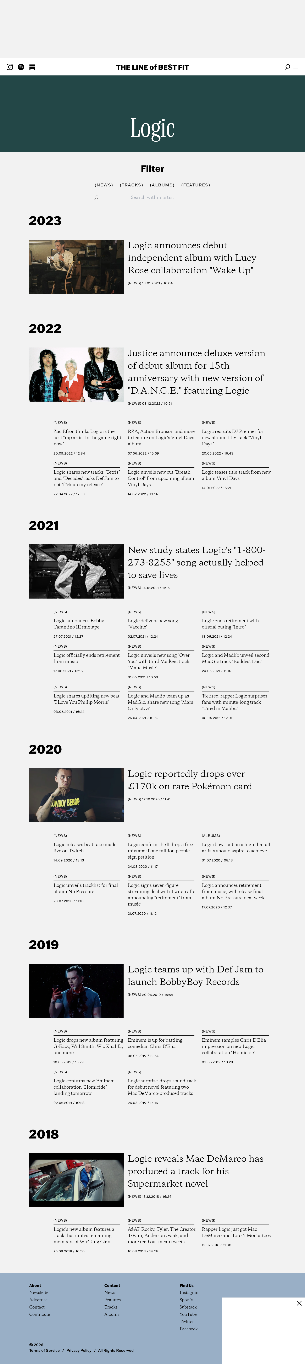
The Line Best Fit (152, 66)
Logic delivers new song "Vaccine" (153, 624)
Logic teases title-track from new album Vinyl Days (236, 475)
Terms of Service (44, 1350)
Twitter (187, 1322)
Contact (37, 1307)
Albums (211, 836)
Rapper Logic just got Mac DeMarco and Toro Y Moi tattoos (236, 1232)
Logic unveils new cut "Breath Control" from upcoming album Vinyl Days (161, 478)
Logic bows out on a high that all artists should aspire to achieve (236, 848)
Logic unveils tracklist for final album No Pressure (86, 888)
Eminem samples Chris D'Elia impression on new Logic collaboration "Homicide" (234, 1046)
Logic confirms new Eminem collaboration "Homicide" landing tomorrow (84, 1087)
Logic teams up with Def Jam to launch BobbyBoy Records (196, 976)
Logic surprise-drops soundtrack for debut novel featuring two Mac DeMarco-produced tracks (162, 1087)
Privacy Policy (79, 1350)
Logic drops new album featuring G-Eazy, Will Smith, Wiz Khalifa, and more (88, 1046)
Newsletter (39, 1293)
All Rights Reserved (116, 1350)
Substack (188, 1307)
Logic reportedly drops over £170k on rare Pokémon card (190, 780)
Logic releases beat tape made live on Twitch (85, 848)
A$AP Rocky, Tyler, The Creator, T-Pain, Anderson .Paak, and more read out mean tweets (162, 1235)
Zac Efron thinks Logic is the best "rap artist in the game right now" (87, 438)
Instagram (190, 1293)
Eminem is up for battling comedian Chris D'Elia (155, 1043)
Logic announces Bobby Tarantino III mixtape (79, 624)
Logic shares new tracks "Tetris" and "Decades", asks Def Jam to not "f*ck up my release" (87, 478)
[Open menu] (295, 67)
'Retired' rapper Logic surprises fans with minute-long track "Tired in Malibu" (234, 702)
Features (112, 1300)
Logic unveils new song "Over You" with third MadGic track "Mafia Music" (159, 661)
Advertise (38, 1300)
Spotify (186, 1300)
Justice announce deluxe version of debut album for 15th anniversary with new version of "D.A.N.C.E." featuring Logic (196, 372)
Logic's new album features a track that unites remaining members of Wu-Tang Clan (84, 1235)
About (35, 1285)
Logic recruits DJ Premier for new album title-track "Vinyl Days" (232, 438)
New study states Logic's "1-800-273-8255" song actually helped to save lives (197, 563)
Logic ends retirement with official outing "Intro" (230, 624)
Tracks (110, 1307)
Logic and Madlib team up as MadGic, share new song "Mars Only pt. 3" (160, 702)
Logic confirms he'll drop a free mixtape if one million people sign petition (160, 851)
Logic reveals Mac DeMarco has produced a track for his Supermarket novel (196, 1171)
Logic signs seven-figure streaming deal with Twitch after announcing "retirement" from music (162, 894)
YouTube (188, 1314)
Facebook (189, 1329)
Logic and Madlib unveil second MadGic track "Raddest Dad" (235, 658)
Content (112, 1285)
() (104, 184)
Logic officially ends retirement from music (87, 658)
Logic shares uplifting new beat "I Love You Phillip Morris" (87, 699)
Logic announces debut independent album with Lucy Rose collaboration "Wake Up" (192, 258)
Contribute (39, 1314)
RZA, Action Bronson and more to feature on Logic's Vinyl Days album (161, 438)
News (134, 283)
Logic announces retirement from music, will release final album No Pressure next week (233, 891)
